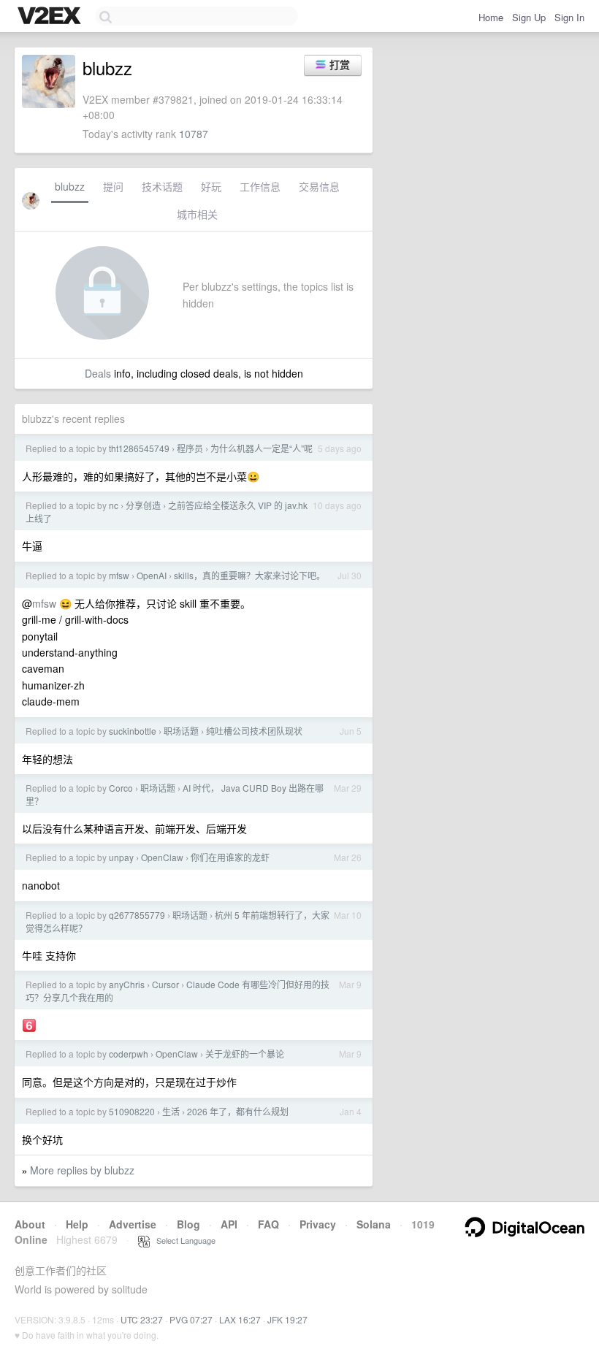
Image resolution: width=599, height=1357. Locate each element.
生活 (171, 1111)
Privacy (318, 1224)
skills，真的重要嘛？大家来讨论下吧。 (249, 575)
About (30, 1224)
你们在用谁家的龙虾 (230, 857)
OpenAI (152, 575)
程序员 (190, 448)
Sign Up (529, 17)
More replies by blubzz (82, 1170)
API (229, 1224)
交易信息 (319, 186)
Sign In (569, 17)
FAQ (268, 1224)
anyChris (127, 984)
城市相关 (197, 214)
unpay (121, 857)
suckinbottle (132, 731)
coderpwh (128, 1053)
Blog (188, 1224)
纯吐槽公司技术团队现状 (254, 731)
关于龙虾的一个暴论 (244, 1053)
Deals (98, 373)
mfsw (119, 575)
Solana (373, 1224)
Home (490, 17)
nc (113, 505)
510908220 (132, 1111)
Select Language (182, 1240)
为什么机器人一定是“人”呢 (261, 448)
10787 (193, 133)
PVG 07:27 (191, 1319)
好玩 (211, 186)
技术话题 (162, 186)
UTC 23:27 (142, 1319)
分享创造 (143, 505)
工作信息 (260, 186)
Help (77, 1224)
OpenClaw (162, 857)
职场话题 (181, 731)
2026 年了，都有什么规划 (238, 1111)
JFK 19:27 (287, 1319)
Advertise (132, 1224)
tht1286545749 (139, 448)
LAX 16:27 (240, 1319)
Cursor (165, 984)
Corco (121, 787)
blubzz (70, 186)
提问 (113, 186)
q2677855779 (137, 915)
